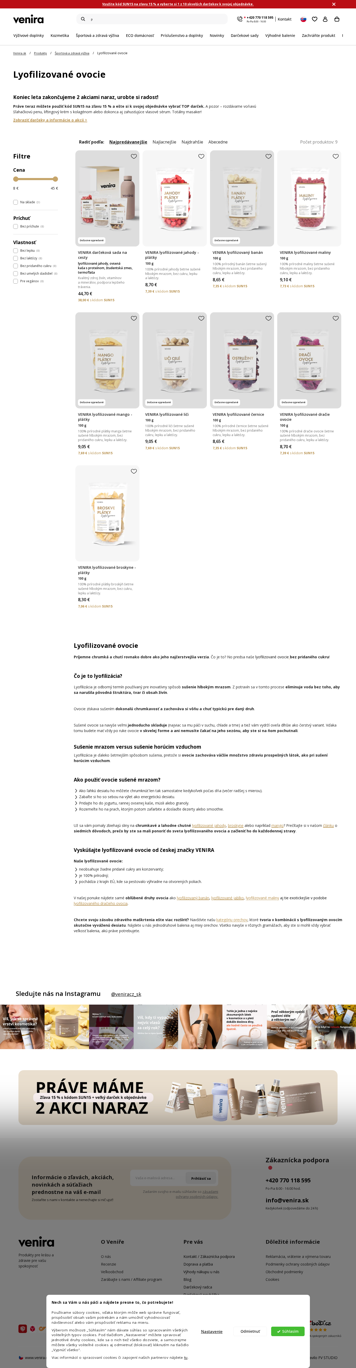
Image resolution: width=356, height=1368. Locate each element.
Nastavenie (212, 1331)
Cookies (272, 1279)
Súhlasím (290, 1331)
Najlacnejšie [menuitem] (164, 142)
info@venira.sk (287, 1200)
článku (328, 825)
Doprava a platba (198, 1264)
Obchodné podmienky (284, 1271)
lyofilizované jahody (209, 825)
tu (186, 1357)
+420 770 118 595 (260, 17)
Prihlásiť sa (326, 19)
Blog (187, 1279)
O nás (106, 1256)
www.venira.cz (37, 1357)
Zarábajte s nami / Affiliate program (131, 1279)
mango (277, 825)
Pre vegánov (31, 281)
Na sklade (29, 202)
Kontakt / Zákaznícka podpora (209, 1256)
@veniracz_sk (126, 994)
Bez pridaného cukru (37, 266)
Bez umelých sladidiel (38, 273)
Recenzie (108, 1264)
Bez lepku (29, 250)
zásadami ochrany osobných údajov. (197, 1194)
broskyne (235, 825)
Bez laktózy (30, 258)
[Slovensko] (304, 19)
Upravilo (320, 1357)
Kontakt (284, 19)
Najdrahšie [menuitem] (192, 142)
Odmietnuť (250, 1331)
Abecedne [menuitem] (218, 142)
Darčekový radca (197, 1287)
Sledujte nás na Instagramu (58, 993)
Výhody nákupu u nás (201, 1271)
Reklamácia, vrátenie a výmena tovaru (298, 1256)
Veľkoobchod (112, 1271)
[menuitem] (30, 35)
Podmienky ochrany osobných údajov (298, 1264)
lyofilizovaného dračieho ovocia (101, 903)
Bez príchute (31, 226)
